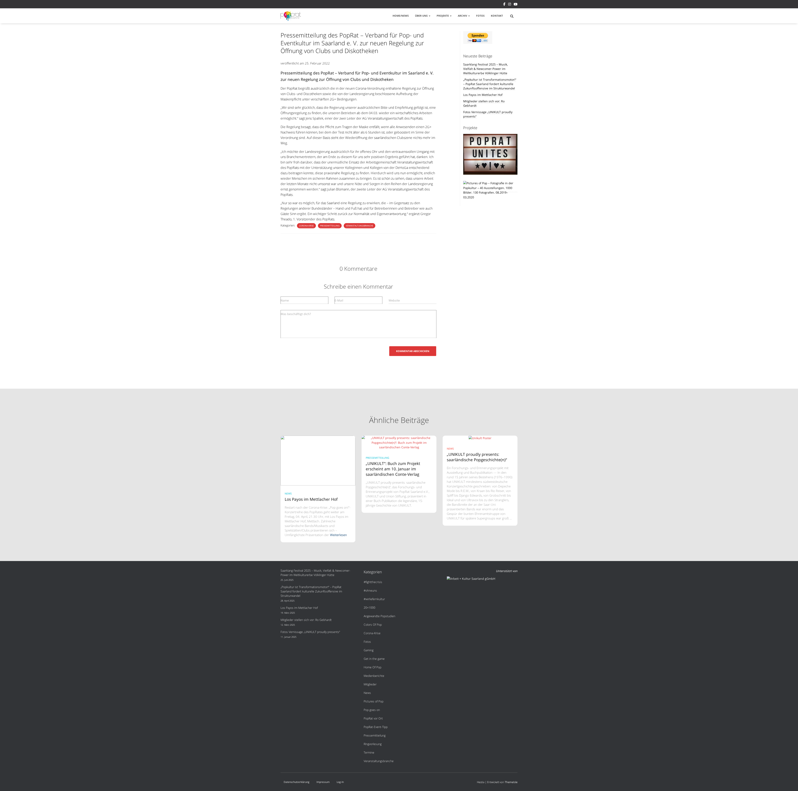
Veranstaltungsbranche (359, 225)
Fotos (480, 15)
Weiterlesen (338, 535)
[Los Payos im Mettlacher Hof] (318, 460)
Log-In (340, 782)
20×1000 (369, 607)
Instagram (509, 5)
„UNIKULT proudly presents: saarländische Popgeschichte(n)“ (477, 457)
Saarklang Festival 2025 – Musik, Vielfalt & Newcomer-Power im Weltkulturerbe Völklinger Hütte (485, 68)
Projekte (443, 15)
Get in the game (374, 659)
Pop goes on (372, 710)
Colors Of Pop (373, 625)
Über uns (421, 15)
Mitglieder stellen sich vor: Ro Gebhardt (306, 620)
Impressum (323, 782)
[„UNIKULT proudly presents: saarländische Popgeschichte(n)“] (480, 438)
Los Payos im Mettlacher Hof (482, 95)
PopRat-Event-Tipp (376, 727)
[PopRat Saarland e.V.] (290, 16)
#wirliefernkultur (374, 599)
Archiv (463, 15)
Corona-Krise (306, 225)
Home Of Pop (372, 667)
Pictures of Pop (373, 701)
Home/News (401, 15)
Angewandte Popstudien (379, 616)
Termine (369, 752)
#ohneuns (370, 590)
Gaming (368, 650)
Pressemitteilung (330, 225)
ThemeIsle (511, 782)
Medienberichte (374, 676)
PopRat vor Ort (373, 718)
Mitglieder (370, 684)
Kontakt (497, 15)
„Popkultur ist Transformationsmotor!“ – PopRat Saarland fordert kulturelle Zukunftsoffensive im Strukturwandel (489, 84)
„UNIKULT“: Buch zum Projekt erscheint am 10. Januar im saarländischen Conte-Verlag (393, 469)
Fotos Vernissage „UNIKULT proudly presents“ (310, 632)
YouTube (515, 5)
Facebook (504, 5)
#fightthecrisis (373, 582)
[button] (429, 15)
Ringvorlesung (373, 744)
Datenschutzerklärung (296, 782)
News (288, 493)
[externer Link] (490, 190)
